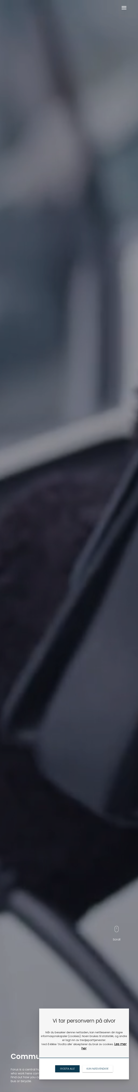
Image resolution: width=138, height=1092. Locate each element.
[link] (67, 1068)
